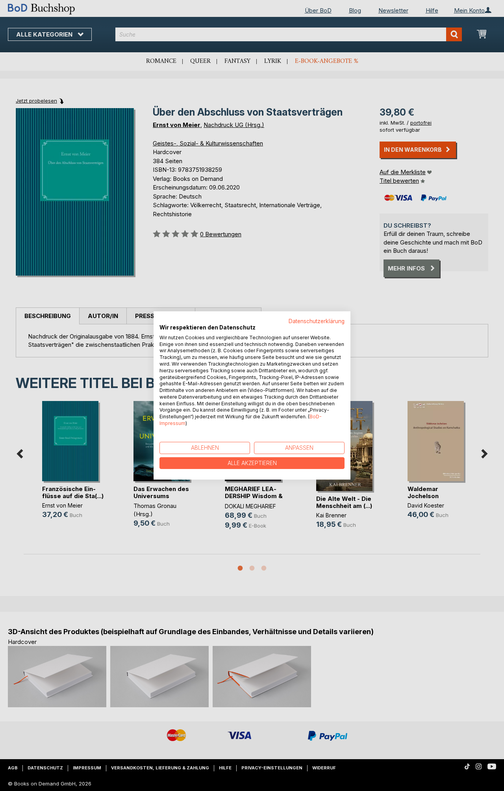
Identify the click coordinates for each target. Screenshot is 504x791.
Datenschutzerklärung (317, 321)
